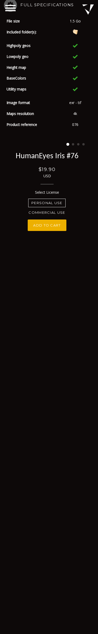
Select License (47, 192)
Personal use (46, 203)
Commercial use (46, 212)
